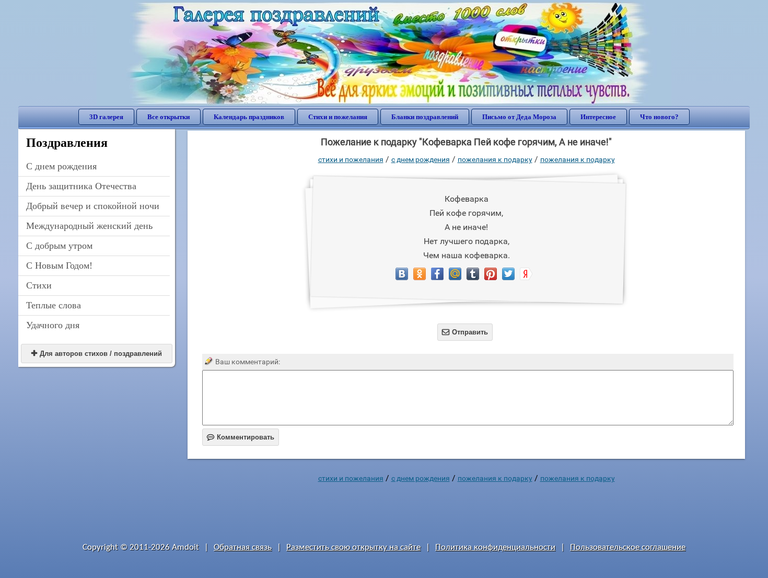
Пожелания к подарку (495, 159)
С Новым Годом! (59, 265)
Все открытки (168, 117)
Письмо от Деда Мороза (519, 117)
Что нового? (659, 117)
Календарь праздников (249, 117)
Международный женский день (89, 226)
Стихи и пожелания (337, 117)
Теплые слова (53, 305)
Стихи (39, 285)
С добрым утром (59, 245)
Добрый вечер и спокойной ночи (92, 206)
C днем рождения (61, 166)
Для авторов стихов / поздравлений (96, 353)
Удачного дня (52, 325)
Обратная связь (243, 547)
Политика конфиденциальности (495, 547)
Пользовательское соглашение (627, 547)
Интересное (598, 117)
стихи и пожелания (350, 159)
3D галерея (106, 117)
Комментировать (240, 437)
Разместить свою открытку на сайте (353, 547)
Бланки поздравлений (424, 117)
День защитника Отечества (81, 186)
